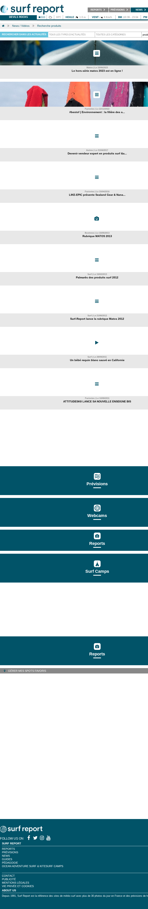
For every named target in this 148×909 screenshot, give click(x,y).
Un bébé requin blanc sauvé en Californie (97, 360)
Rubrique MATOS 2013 (97, 236)
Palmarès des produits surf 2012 (97, 277)
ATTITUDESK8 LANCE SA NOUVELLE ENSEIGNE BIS (97, 401)
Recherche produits (49, 25)
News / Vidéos (20, 25)
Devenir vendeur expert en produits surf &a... (97, 153)
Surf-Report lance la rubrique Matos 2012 (97, 318)
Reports (97, 543)
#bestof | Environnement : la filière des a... (97, 112)
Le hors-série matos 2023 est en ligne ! (97, 70)
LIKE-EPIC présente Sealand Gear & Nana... (97, 194)
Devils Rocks (18, 17)
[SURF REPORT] (21, 831)
